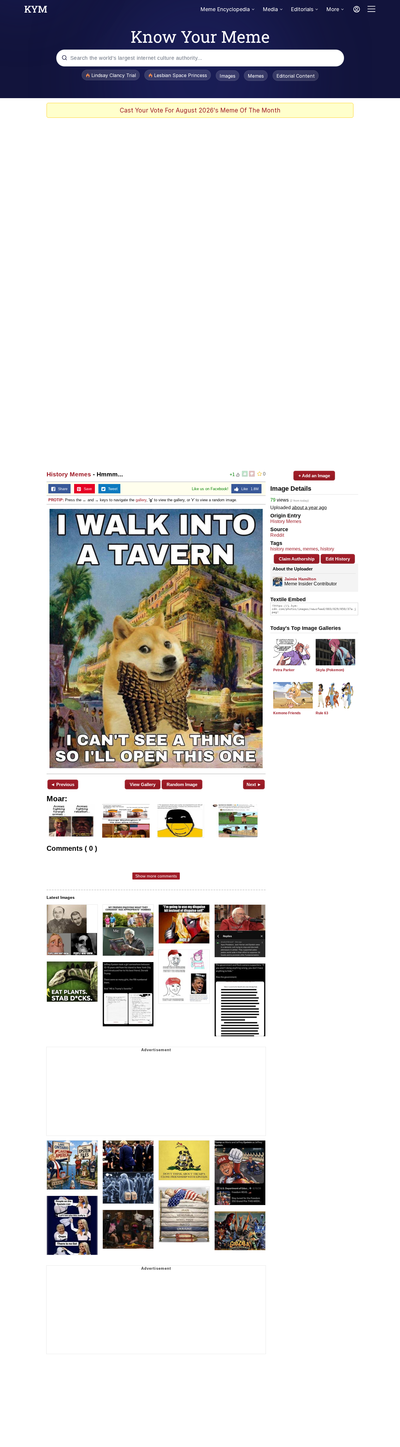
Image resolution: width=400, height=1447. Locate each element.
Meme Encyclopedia (225, 9)
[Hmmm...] (156, 638)
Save (86, 489)
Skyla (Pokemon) (330, 670)
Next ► (254, 784)
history (327, 548)
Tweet (111, 489)
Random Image (182, 784)
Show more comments (156, 876)
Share (61, 489)
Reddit (277, 535)
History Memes (69, 474)
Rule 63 (322, 713)
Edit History (338, 558)
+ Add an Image (314, 475)
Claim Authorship (296, 558)
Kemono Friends (287, 713)
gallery (141, 500)
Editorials (302, 9)
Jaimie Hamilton (300, 579)
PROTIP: (56, 500)
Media (270, 9)
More (333, 9)
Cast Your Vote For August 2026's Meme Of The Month (200, 110)
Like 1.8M (249, 489)
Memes (256, 76)
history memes (285, 548)
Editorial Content (295, 76)
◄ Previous (62, 784)
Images (227, 76)
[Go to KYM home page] (35, 11)
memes (310, 548)
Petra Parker (284, 670)
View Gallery (142, 784)
